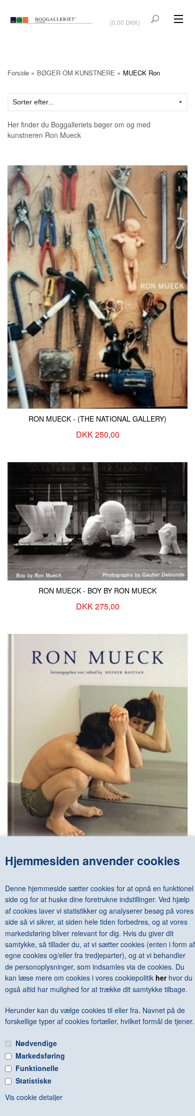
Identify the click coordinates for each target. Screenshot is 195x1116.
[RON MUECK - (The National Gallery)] (98, 286)
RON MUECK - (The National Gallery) (97, 419)
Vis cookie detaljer (33, 1097)
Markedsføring (40, 1056)
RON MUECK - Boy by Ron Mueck (97, 590)
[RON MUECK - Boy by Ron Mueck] (98, 520)
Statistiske (34, 1081)
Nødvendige (36, 1043)
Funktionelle (37, 1068)
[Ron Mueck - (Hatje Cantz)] (98, 747)
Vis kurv (126, 15)
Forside (18, 72)
